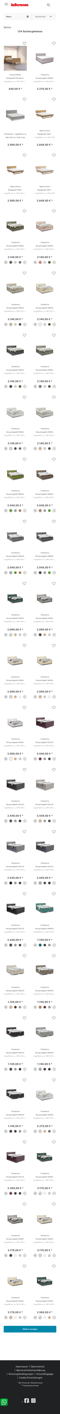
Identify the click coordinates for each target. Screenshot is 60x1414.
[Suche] (48, 5)
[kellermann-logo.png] (21, 4)
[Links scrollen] (6, 262)
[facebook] (26, 1400)
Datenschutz (37, 1366)
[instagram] (33, 1400)
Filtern (9, 17)
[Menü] (6, 4)
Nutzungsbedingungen (21, 1373)
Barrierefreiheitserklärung (30, 1370)
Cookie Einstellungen (30, 1377)
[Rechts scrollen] (25, 262)
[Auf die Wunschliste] (24, 43)
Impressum (22, 1366)
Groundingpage (44, 1373)
